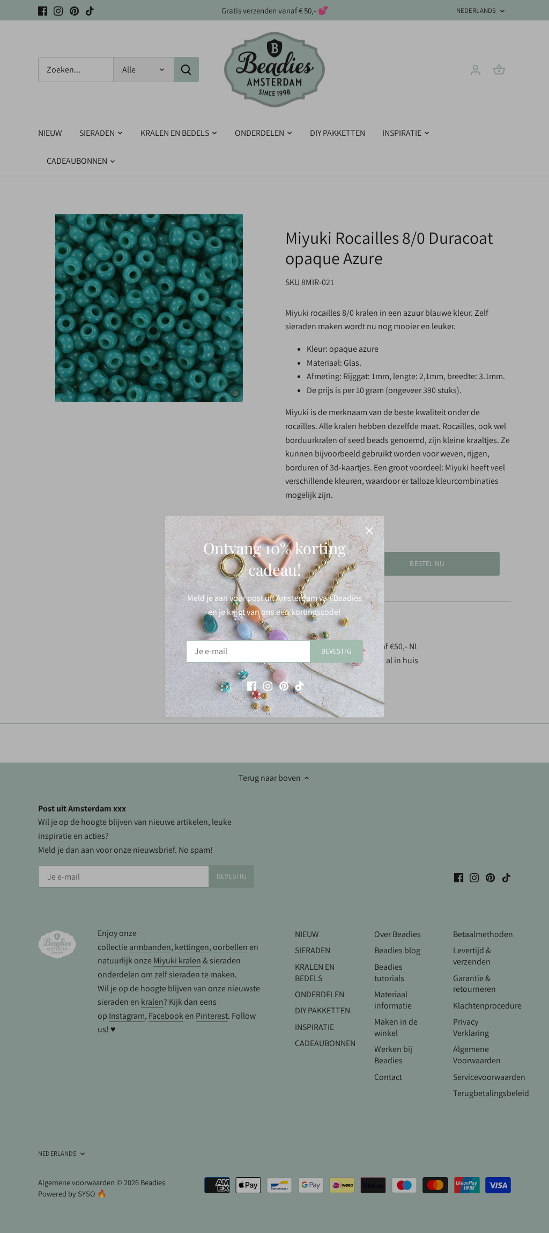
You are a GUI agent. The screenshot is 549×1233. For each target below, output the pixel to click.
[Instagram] (267, 686)
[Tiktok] (299, 686)
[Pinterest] (283, 686)
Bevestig (336, 651)
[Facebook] (251, 686)
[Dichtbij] (369, 530)
